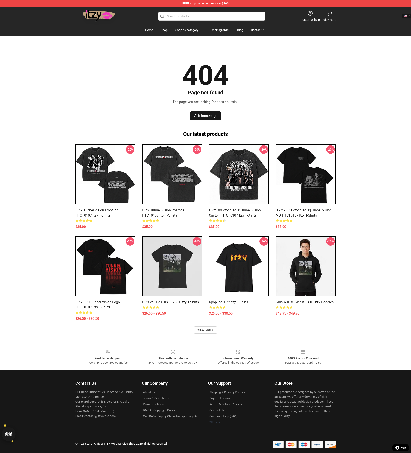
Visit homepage (205, 116)
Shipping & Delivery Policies (227, 392)
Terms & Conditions (156, 398)
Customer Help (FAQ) (223, 416)
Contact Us (216, 410)
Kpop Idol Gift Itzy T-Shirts (228, 302)
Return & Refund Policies (225, 404)
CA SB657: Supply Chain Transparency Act (171, 416)
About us (149, 392)
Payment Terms (219, 398)
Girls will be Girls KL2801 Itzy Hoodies (305, 302)
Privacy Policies (153, 404)
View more (205, 330)
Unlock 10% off (8, 434)
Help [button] (403, 447)
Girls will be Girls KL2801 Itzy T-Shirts (170, 302)
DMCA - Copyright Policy (159, 410)
